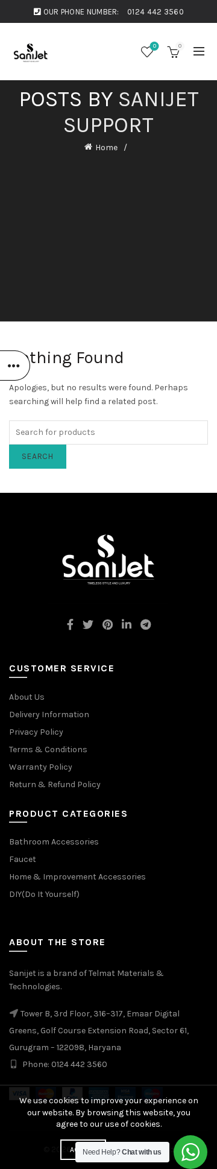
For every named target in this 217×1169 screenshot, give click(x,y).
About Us (27, 697)
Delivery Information (49, 714)
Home (106, 147)
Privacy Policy (36, 732)
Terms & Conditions (48, 749)
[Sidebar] (15, 365)
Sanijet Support (131, 112)
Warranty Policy (40, 767)
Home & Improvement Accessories (77, 877)
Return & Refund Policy (55, 784)
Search (38, 456)
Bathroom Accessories (54, 842)
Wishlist (154, 46)
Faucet (22, 859)
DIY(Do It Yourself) (44, 894)
